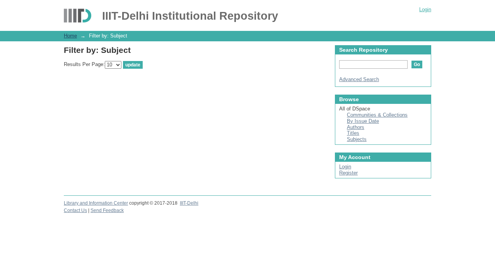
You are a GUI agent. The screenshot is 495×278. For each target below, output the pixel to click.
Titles (353, 133)
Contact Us (75, 210)
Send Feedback (107, 210)
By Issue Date (363, 121)
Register (348, 173)
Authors (355, 127)
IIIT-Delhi (189, 203)
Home (70, 36)
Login (425, 9)
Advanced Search (359, 79)
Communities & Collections (377, 115)
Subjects (357, 139)
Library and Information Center (96, 203)
